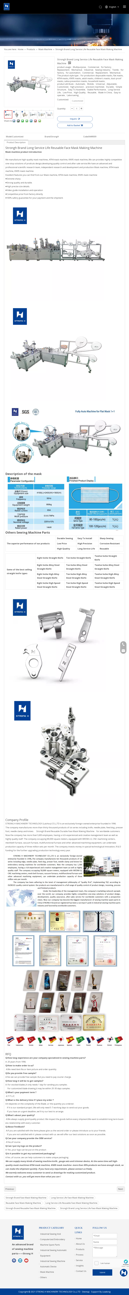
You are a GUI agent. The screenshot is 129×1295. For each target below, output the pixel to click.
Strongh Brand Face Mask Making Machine (26, 1197)
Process (79, 1254)
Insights (80, 1265)
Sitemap (86, 1291)
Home (79, 1238)
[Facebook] (14, 1260)
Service (79, 1260)
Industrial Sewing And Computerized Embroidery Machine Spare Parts (52, 1239)
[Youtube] (26, 1260)
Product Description (16, 142)
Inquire (73, 118)
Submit (102, 1272)
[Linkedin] (20, 1260)
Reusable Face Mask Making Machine (23, 1203)
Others (43, 1277)
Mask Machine (47, 1272)
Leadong (106, 1291)
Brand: (48, 136)
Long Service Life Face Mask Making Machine (72, 1197)
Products (80, 1249)
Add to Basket (73, 125)
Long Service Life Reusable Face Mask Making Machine (71, 1203)
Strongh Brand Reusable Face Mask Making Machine (31, 1208)
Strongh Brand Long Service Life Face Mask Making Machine (88, 1208)
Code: (85, 136)
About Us (80, 1244)
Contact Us (81, 1271)
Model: (9, 136)
